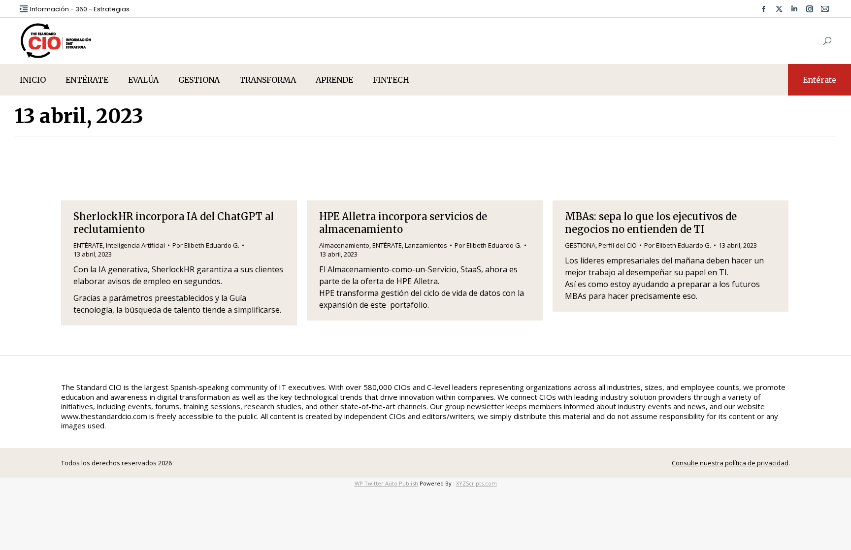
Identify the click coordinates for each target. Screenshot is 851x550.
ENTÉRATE (88, 245)
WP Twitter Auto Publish (386, 483)
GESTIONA (580, 245)
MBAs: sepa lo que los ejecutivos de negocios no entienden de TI (651, 222)
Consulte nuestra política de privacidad (730, 462)
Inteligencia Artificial (135, 245)
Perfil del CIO (617, 245)
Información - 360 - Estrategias (80, 9)
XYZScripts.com (476, 483)
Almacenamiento (344, 245)
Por (205, 245)
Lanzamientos (426, 245)
